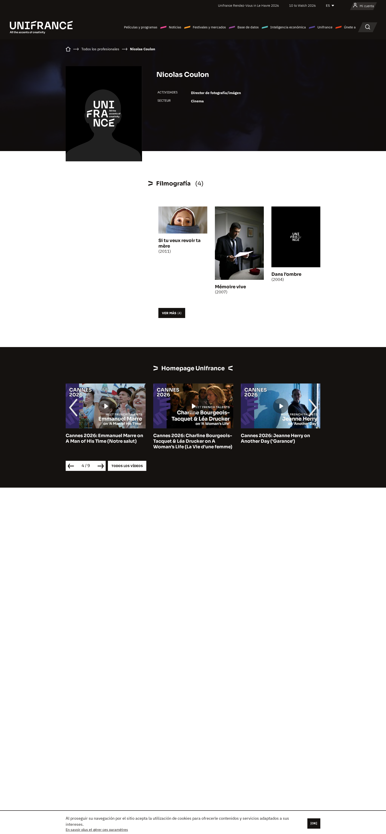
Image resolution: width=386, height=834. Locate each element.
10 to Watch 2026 (302, 5)
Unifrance (324, 27)
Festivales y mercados (209, 27)
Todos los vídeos (127, 466)
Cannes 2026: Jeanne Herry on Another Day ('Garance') (275, 438)
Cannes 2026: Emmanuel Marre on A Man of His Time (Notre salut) (104, 438)
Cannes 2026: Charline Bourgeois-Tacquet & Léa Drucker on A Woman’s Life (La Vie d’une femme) (192, 441)
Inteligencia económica (288, 27)
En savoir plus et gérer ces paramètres (97, 829)
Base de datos (248, 27)
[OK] (313, 823)
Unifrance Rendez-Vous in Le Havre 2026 (248, 5)
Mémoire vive (230, 287)
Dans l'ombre (286, 274)
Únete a (350, 27)
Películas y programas (140, 27)
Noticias (175, 27)
